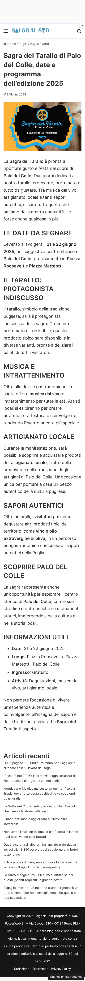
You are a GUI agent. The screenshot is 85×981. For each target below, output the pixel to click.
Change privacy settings (66, 976)
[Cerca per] (79, 32)
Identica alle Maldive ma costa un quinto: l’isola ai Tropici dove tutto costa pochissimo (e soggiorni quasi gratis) (40, 793)
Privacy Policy (61, 969)
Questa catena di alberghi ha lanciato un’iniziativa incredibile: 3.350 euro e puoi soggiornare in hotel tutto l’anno (41, 849)
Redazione (22, 969)
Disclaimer (40, 969)
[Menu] (6, 32)
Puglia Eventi (39, 44)
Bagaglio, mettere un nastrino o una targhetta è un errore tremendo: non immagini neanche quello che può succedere (41, 892)
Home (11, 44)
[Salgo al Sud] (31, 30)
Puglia (23, 44)
